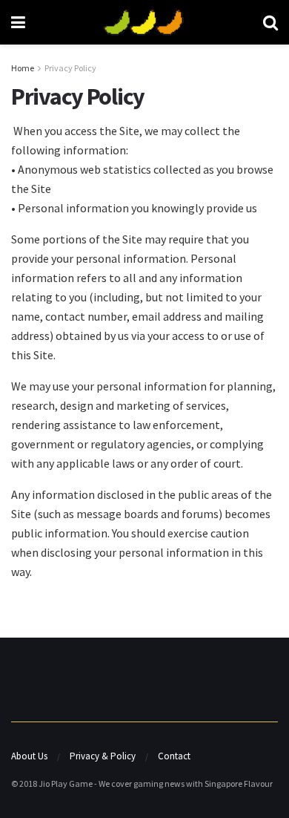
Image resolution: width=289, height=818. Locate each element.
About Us (29, 756)
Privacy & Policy (103, 756)
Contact (174, 756)
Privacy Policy (70, 67)
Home (22, 67)
